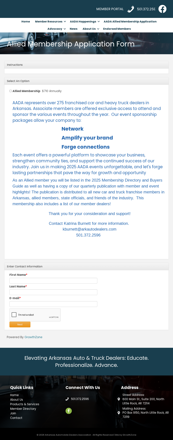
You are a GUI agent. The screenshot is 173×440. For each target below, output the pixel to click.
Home (25, 21)
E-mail (14, 298)
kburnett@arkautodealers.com (89, 229)
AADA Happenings (83, 21)
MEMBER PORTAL (109, 9)
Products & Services (24, 404)
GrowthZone (33, 337)
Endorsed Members (117, 29)
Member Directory (23, 409)
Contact (16, 418)
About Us (89, 29)
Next (20, 324)
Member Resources (48, 21)
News (73, 29)
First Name (17, 275)
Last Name (17, 286)
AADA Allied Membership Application (130, 21)
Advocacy (54, 29)
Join (13, 413)
